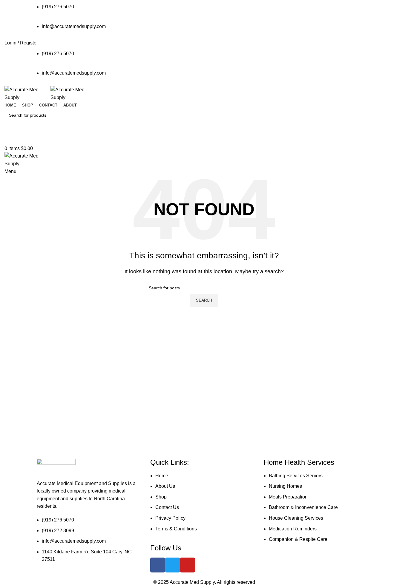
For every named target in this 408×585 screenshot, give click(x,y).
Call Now (204, 139)
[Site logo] (27, 93)
